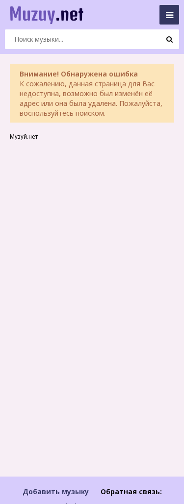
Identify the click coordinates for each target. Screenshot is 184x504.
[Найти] (169, 39)
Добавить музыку (56, 491)
